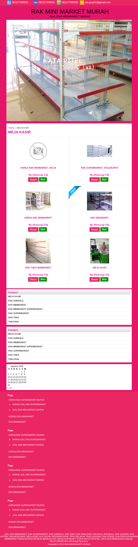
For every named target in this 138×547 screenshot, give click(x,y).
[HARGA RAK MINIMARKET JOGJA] (38, 163)
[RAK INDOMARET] (99, 209)
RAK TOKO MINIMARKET (38, 267)
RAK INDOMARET (99, 218)
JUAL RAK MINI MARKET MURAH (28, 410)
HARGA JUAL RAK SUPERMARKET (29, 404)
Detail (33, 179)
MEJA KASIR (99, 267)
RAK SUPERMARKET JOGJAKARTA (99, 168)
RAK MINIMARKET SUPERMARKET (25, 309)
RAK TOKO (13, 317)
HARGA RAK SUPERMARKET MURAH (26, 400)
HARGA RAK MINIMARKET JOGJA (38, 168)
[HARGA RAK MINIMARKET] (38, 209)
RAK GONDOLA (16, 301)
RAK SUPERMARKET (18, 313)
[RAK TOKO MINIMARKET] (38, 262)
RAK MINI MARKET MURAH (70, 11)
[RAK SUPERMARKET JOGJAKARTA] (99, 156)
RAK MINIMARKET (17, 305)
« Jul (9, 388)
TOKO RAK (13, 322)
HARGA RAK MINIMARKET (38, 218)
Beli (43, 179)
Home (11, 128)
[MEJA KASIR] (99, 262)
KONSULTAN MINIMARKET (21, 416)
